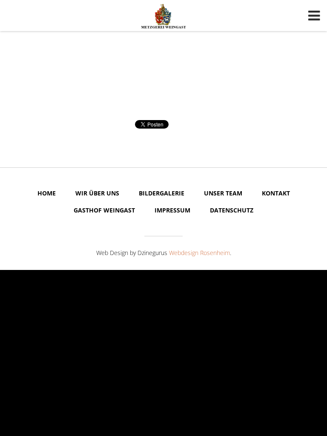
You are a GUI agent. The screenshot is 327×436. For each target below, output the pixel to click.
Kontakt (276, 193)
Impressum (172, 210)
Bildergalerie (161, 193)
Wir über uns (97, 193)
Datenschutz (231, 210)
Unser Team (223, 193)
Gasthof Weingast (104, 210)
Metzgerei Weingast (163, 16)
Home (46, 193)
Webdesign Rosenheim (199, 253)
